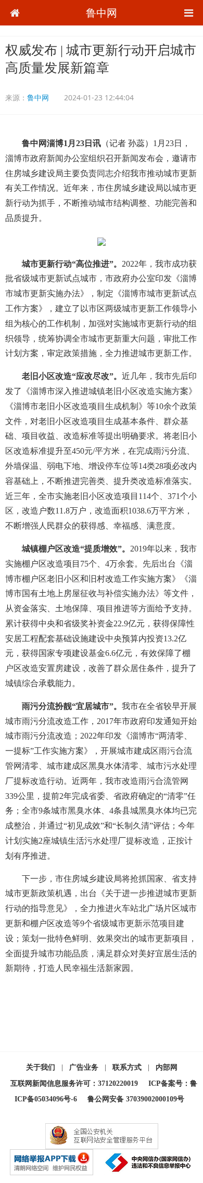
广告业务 (83, 1067)
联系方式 (127, 1067)
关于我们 (40, 1067)
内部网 (166, 1067)
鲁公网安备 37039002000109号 (135, 1099)
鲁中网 (101, 13)
